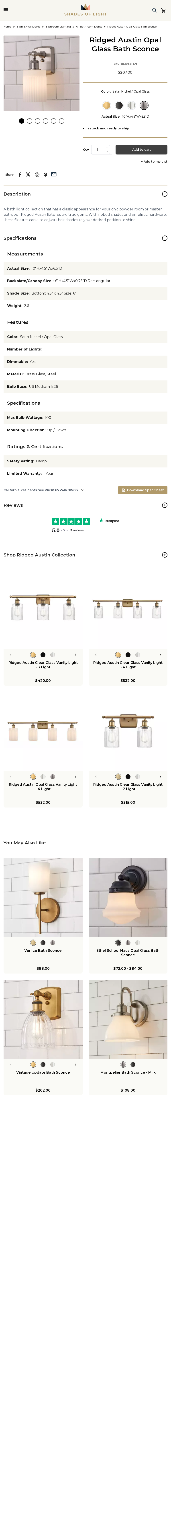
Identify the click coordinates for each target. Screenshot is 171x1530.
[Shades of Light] (85, 10)
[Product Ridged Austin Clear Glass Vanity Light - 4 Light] (128, 609)
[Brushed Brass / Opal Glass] (106, 105)
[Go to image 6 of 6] (61, 121)
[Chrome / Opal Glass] (131, 105)
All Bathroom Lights (89, 26)
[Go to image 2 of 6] (29, 121)
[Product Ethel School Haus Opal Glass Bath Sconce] (128, 897)
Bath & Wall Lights (28, 26)
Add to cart (141, 150)
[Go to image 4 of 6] (45, 121)
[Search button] (154, 10)
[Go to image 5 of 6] (53, 121)
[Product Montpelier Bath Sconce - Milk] (128, 1019)
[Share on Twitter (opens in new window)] (28, 174)
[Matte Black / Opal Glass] (119, 105)
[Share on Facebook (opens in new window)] (20, 174)
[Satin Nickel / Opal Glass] (144, 105)
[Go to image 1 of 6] (21, 121)
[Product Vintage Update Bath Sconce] (43, 1019)
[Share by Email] (54, 174)
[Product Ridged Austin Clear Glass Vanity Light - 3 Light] (43, 609)
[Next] (75, 654)
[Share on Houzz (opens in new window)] (45, 174)
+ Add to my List (154, 162)
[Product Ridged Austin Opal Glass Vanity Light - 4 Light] (43, 731)
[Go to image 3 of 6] (37, 121)
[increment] (106, 147)
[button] (41, 73)
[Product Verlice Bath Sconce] (43, 897)
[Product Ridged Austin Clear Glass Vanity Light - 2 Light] (128, 731)
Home (7, 26)
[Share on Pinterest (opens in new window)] (37, 174)
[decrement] (106, 152)
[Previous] (10, 654)
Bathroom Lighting (58, 26)
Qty (86, 150)
